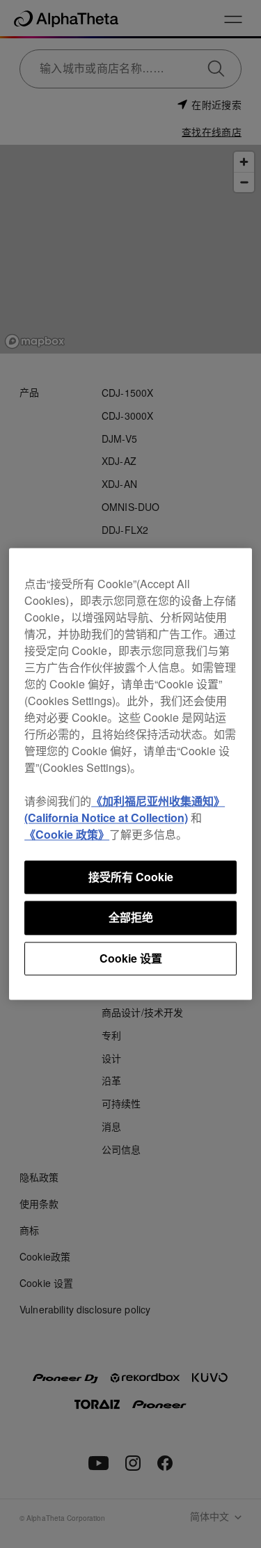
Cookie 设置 (131, 958)
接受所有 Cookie (130, 877)
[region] (130, 774)
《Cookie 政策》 (66, 834)
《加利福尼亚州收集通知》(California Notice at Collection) (124, 809)
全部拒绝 (131, 918)
